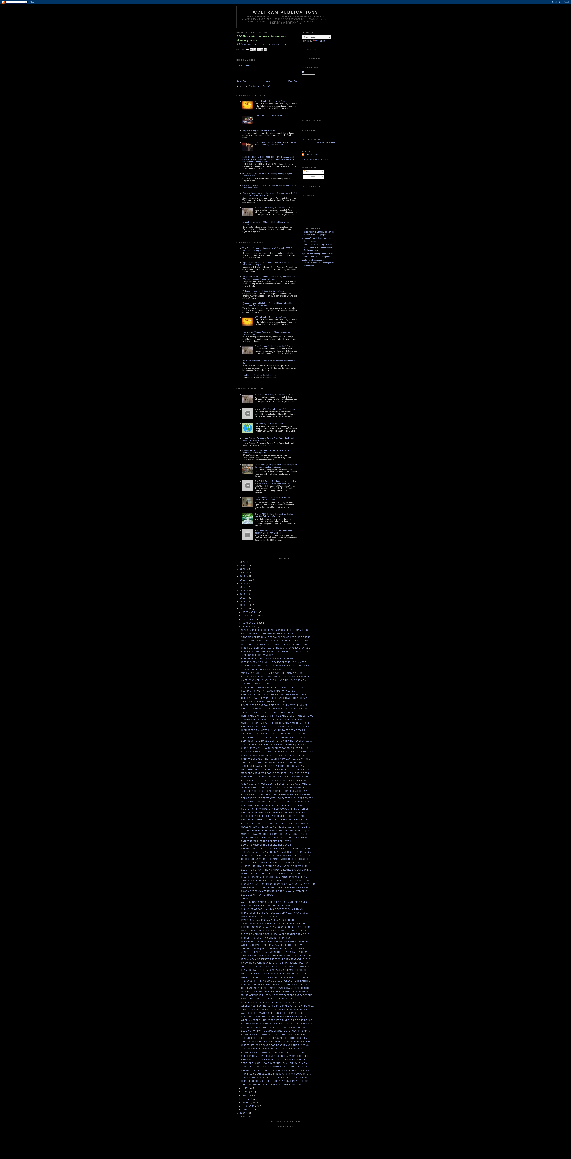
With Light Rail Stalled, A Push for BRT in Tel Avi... (273, 945)
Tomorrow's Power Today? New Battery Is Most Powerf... (278, 798)
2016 (243, 587)
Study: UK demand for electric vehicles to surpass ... (276, 999)
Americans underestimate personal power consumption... (278, 752)
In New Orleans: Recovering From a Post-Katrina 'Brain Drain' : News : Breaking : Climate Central (269, 439)
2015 (243, 590)
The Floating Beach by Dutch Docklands (259, 375)
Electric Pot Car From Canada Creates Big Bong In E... (276, 870)
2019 (243, 576)
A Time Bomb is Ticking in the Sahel (270, 101)
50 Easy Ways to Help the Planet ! (269, 424)
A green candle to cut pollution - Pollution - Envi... (274, 694)
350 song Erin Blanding (255, 684)
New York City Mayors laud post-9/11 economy (275, 409)
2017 (243, 583)
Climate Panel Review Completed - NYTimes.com (271, 669)
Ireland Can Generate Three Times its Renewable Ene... (276, 959)
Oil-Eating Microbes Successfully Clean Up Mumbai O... (276, 838)
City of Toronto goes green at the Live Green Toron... (276, 666)
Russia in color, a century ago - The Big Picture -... (274, 1002)
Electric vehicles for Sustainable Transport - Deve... (276, 934)
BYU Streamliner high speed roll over (266, 841)
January (248, 1110)
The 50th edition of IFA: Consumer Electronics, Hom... (275, 1038)
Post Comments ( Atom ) (259, 86)
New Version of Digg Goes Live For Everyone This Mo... (276, 888)
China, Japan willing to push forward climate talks (274, 748)
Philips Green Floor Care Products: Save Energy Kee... (276, 648)
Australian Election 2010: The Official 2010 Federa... (274, 1034)
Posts (308, 171)
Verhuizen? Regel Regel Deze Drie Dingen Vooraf (263, 291)
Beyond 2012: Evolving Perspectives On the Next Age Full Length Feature (274, 515)
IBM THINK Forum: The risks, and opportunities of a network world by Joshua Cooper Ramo (275, 482)
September (250, 623)
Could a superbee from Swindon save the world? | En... (276, 830)
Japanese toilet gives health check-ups (267, 712)
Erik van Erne (311, 154)
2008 (243, 1117)
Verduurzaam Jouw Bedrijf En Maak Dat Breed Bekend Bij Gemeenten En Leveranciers (317, 247)
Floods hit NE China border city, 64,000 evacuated (273, 1027)
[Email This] (251, 49)
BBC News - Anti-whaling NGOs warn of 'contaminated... (276, 727)
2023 (243, 562)
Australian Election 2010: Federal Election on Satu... (275, 1052)
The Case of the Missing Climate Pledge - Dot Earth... (275, 981)
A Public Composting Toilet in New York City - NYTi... (274, 780)
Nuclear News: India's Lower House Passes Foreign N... (276, 827)
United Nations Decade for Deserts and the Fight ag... (276, 1045)
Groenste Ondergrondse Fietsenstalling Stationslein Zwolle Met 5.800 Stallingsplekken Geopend (269, 194)
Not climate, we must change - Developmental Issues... (276, 802)
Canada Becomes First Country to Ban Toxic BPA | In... (275, 759)
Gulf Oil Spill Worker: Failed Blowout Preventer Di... (275, 809)
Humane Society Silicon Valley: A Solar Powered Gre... (276, 1081)
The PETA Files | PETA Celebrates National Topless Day (276, 948)
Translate (323, 41)
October (248, 619)
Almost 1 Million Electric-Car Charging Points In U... (275, 866)
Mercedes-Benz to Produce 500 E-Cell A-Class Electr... (276, 770)
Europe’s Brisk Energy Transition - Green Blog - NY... (275, 984)
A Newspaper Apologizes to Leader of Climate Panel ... (276, 784)
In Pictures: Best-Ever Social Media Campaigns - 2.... (274, 913)
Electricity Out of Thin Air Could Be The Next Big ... (274, 816)
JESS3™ (245, 898)
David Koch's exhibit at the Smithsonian (266, 906)
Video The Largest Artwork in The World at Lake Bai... (276, 952)
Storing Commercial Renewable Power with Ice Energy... (277, 637)
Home (267, 81)
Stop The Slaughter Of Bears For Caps (259, 130)
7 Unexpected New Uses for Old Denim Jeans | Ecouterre (277, 956)
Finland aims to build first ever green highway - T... (274, 1017)
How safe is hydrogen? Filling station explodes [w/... (275, 644)
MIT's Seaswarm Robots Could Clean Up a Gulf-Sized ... (276, 834)
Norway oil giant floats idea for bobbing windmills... (275, 991)
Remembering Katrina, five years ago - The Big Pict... (275, 755)
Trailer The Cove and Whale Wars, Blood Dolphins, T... (276, 762)
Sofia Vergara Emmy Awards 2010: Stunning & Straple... (276, 677)
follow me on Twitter (326, 143)
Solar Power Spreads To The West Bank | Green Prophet (277, 1024)
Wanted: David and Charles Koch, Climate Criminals (274, 902)
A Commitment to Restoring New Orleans (267, 633)
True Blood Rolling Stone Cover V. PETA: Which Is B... (275, 1009)
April (246, 1099)
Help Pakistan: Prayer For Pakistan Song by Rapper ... (276, 941)
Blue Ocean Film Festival (257, 895)
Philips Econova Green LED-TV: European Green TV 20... (276, 651)
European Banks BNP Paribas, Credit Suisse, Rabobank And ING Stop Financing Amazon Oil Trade (268, 278)
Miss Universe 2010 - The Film (259, 916)
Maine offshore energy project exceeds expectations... (278, 995)
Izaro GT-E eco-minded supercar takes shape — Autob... (276, 863)
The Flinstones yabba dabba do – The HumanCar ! (272, 1085)
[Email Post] (247, 49)
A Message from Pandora (257, 655)
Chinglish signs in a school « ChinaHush (266, 938)
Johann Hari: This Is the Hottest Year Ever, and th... (275, 719)
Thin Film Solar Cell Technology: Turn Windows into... (276, 1074)
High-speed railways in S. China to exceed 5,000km (273, 730)
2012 (243, 601)
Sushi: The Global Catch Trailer (268, 116)
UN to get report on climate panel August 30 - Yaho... (275, 973)
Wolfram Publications (286, 12)
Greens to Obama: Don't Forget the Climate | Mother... (276, 966)
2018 (243, 580)
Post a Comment (243, 65)
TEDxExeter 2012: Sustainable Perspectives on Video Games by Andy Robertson (275, 143)
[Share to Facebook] (261, 49)
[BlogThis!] (254, 49)
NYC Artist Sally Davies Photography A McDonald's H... (276, 723)
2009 (243, 1113)
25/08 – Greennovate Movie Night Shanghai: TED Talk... (275, 891)
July (246, 1088)
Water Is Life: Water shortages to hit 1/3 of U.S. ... (274, 1013)
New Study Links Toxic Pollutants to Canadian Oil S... (275, 630)
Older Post (292, 81)
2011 (243, 605)
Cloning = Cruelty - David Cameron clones (268, 691)
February (249, 1106)
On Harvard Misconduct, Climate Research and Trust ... (276, 787)
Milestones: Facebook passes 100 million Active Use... (275, 931)
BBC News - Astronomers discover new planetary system (261, 38)
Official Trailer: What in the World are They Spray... (275, 698)
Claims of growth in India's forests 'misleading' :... (274, 909)
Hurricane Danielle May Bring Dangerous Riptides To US (277, 716)
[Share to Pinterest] (265, 49)
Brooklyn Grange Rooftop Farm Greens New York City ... (277, 812)
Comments (310, 177)
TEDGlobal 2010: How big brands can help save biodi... (275, 1063)
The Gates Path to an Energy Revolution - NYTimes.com (276, 852)
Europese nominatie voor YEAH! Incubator (268, 659)
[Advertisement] (253, 72)
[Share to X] (258, 49)
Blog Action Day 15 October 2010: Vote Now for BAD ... (275, 1031)
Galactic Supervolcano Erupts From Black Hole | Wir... (276, 963)
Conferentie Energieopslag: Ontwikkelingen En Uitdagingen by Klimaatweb (318, 263)
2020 (243, 573)
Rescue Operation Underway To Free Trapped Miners (275, 687)
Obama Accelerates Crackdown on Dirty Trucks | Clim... (277, 855)
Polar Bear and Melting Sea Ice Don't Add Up (274, 207)
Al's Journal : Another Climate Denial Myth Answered (275, 795)
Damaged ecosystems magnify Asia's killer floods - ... (276, 977)
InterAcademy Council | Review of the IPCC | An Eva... (275, 662)
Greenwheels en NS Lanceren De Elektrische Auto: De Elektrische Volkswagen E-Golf (265, 451)
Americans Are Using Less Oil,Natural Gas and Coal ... (275, 680)
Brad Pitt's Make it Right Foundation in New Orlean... (275, 877)
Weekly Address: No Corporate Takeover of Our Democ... (278, 1006)
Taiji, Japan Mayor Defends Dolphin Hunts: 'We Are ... (275, 923)
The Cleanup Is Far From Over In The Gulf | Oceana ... (275, 744)
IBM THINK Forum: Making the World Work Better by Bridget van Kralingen (273, 531)
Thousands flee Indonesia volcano (263, 702)
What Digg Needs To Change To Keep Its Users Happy (275, 820)
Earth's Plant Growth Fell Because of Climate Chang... (276, 848)
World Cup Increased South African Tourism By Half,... (276, 709)
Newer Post (241, 81)
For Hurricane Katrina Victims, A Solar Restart (271, 805)
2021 (243, 569)
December (249, 612)
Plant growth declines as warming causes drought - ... (277, 970)
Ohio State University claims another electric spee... (276, 859)
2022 (243, 565)
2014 (243, 594)
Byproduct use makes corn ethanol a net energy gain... (277, 741)
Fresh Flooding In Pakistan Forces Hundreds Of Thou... (276, 927)
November (249, 616)
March (247, 1102)
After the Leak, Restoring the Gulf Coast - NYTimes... (275, 823)
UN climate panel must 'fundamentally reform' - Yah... (275, 641)
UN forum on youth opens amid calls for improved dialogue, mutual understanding (276, 466)
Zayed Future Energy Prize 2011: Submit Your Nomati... (275, 705)
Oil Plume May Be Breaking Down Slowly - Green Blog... (276, 988)
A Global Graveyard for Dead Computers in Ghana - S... (276, 766)
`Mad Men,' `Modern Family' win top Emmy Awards (272, 673)
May (245, 1095)
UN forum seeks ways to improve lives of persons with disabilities (272, 498)
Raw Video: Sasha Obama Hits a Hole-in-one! (268, 920)
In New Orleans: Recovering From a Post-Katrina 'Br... (275, 777)
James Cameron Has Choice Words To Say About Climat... (277, 880)
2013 (243, 598)
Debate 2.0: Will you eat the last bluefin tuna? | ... (273, 873)
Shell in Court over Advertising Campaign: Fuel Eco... (276, 1056)
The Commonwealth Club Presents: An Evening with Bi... (276, 1042)
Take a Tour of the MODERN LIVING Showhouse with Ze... (276, 737)
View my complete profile (315, 159)
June (246, 1092)
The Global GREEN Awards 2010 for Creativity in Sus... (275, 1049)
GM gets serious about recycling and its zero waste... (276, 734)
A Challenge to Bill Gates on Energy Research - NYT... (276, 791)
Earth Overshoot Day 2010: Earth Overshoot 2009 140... (276, 1070)
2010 (243, 608)
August (247, 626)
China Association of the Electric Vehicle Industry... (275, 1077)
